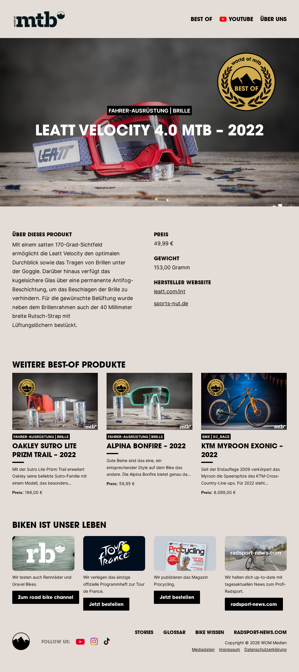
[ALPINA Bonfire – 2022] (149, 401)
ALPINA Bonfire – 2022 (146, 445)
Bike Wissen (209, 632)
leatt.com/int (169, 291)
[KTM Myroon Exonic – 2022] (244, 401)
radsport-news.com (254, 604)
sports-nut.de (171, 303)
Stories (144, 632)
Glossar (174, 632)
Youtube (241, 19)
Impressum (229, 649)
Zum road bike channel (45, 597)
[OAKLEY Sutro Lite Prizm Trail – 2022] (55, 401)
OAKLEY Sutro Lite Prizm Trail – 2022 (44, 450)
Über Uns (273, 19)
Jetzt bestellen (106, 604)
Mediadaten (203, 649)
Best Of (201, 19)
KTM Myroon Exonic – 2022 (242, 450)
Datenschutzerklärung (265, 649)
